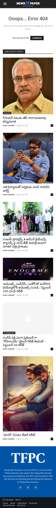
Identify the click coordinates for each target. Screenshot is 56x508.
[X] (35, 487)
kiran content (9, 125)
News (6, 234)
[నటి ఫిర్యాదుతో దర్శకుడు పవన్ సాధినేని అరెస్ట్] (28, 158)
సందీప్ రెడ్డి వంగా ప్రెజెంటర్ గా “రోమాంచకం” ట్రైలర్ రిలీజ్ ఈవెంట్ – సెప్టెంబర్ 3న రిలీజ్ (24, 341)
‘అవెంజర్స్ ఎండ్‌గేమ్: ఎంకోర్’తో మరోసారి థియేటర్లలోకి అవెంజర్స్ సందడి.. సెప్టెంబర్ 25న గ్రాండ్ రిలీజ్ (27, 287)
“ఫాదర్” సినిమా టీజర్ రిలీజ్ (19, 435)
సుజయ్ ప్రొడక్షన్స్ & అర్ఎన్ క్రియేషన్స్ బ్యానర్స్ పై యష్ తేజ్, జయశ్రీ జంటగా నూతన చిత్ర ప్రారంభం (24, 243)
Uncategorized (9, 333)
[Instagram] (28, 487)
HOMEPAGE (36, 38)
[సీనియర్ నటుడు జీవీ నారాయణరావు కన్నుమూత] (28, 86)
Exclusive (7, 113)
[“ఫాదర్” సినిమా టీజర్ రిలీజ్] (28, 393)
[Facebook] (20, 487)
